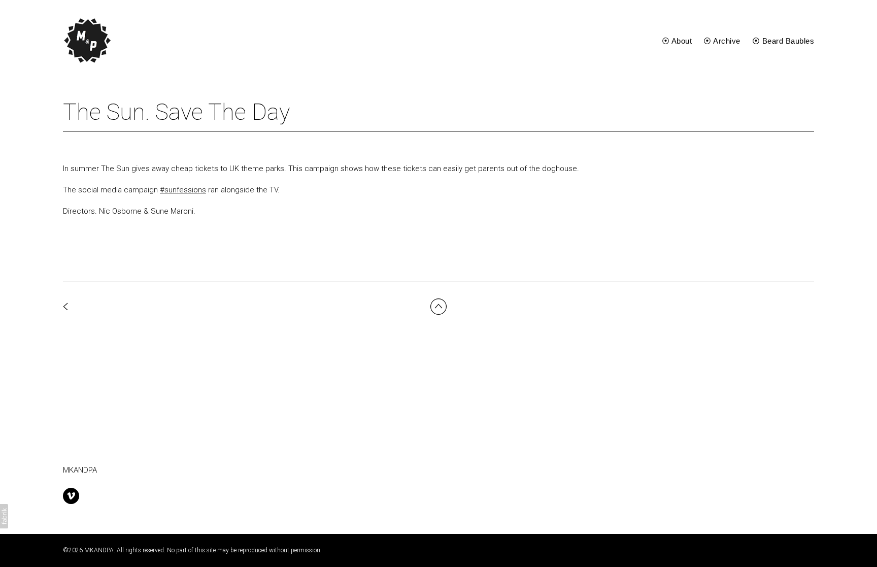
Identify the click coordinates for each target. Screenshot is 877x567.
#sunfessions (183, 189)
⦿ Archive (721, 41)
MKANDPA (80, 470)
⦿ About (677, 41)
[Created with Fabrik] (4, 516)
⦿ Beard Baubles (783, 41)
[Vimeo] (71, 496)
